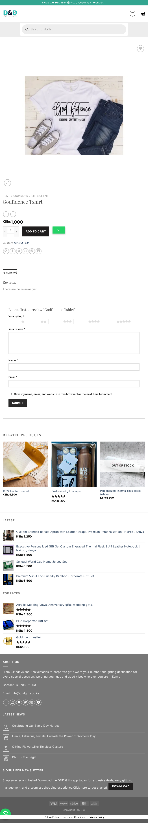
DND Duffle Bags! (24, 757)
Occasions (20, 195)
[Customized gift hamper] (74, 464)
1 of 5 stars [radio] (14, 321)
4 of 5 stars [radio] (81, 321)
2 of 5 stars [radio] (33, 321)
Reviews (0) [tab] (10, 272)
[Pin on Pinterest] (32, 251)
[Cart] (143, 14)
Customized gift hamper (66, 491)
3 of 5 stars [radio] (56, 321)
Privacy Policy (96, 817)
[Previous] (3, 476)
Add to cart (36, 231)
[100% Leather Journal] (25, 464)
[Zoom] (7, 182)
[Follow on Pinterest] (39, 703)
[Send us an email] (32, 703)
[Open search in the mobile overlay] (74, 29)
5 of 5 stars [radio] (109, 321)
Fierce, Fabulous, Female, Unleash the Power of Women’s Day (54, 736)
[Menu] (132, 13)
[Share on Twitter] (19, 251)
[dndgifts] (10, 13)
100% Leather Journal (16, 491)
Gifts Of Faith (40, 195)
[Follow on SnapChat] (19, 703)
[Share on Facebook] (13, 251)
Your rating (16, 316)
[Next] (145, 476)
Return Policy (51, 817)
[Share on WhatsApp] (6, 251)
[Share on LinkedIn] (39, 251)
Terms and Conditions (73, 817)
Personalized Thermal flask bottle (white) (120, 492)
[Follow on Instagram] (13, 703)
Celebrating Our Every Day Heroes (35, 725)
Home (6, 195)
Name (13, 360)
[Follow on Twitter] (26, 703)
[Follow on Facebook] (6, 703)
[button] (60, 231)
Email (12, 377)
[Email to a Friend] (26, 251)
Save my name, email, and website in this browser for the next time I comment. (63, 394)
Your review (16, 329)
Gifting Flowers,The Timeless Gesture (37, 746)
